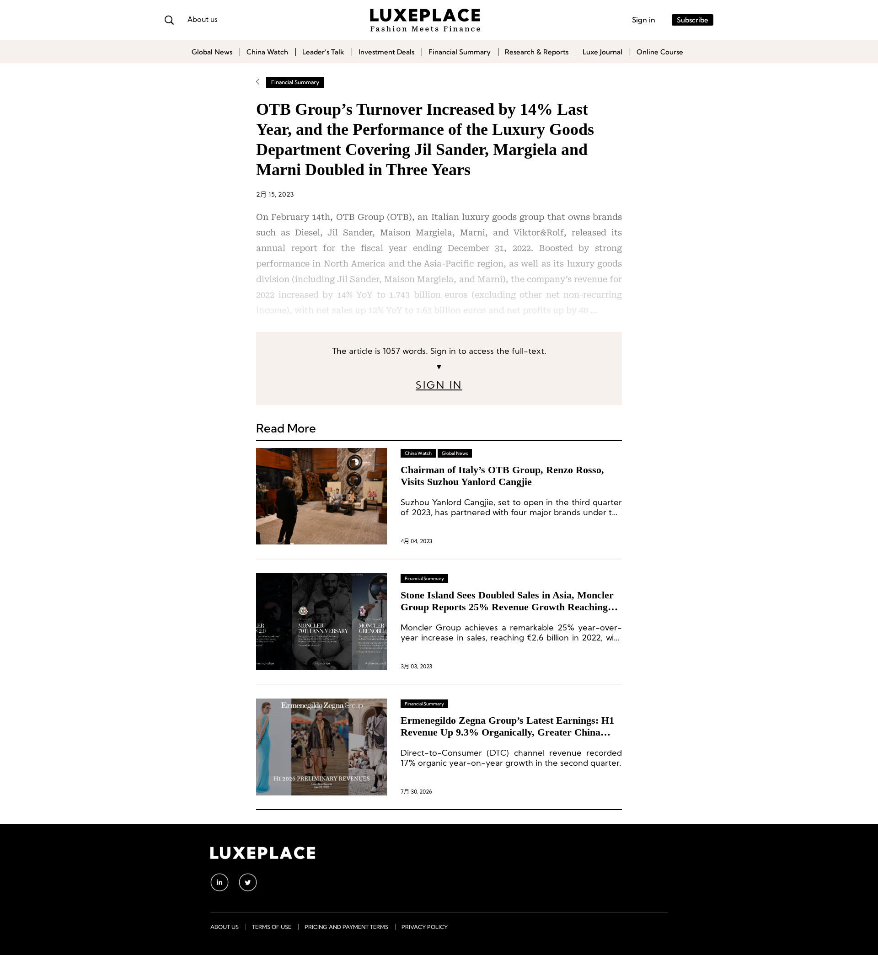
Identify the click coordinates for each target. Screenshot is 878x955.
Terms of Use (271, 927)
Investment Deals (386, 52)
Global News (212, 52)
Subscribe (692, 20)
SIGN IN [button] (439, 386)
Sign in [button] (643, 19)
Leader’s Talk (323, 52)
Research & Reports (536, 52)
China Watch (267, 52)
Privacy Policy (425, 927)
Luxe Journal (602, 52)
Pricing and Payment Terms (346, 927)
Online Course (660, 52)
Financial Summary (459, 52)
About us (202, 20)
